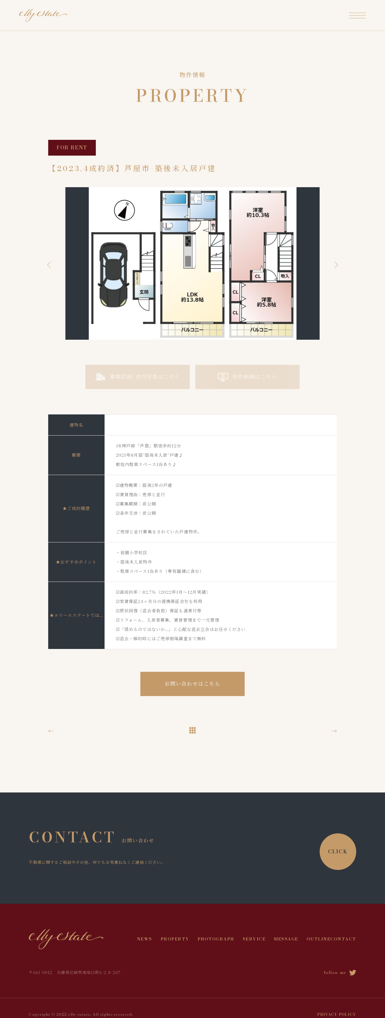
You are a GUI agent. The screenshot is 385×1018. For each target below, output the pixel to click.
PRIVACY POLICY (336, 1014)
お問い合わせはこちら (192, 684)
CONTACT (343, 939)
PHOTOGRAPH (216, 939)
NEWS (144, 939)
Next (335, 265)
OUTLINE (319, 939)
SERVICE (254, 939)
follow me (335, 972)
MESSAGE (286, 939)
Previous (50, 265)
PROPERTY (175, 939)
